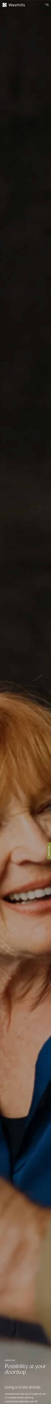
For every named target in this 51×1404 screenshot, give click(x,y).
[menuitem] (14, 5)
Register (49, 851)
